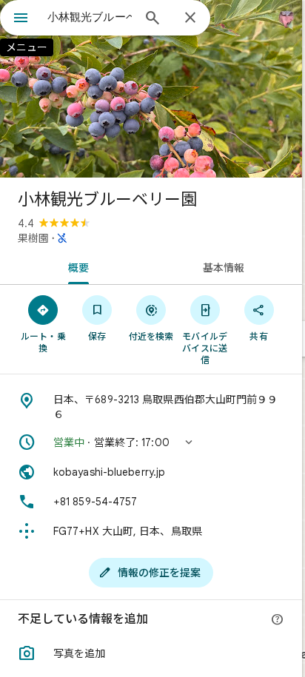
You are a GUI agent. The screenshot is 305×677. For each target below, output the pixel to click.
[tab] (75, 266)
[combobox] (89, 17)
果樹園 (33, 238)
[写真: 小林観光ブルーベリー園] (151, 89)
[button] (151, 442)
